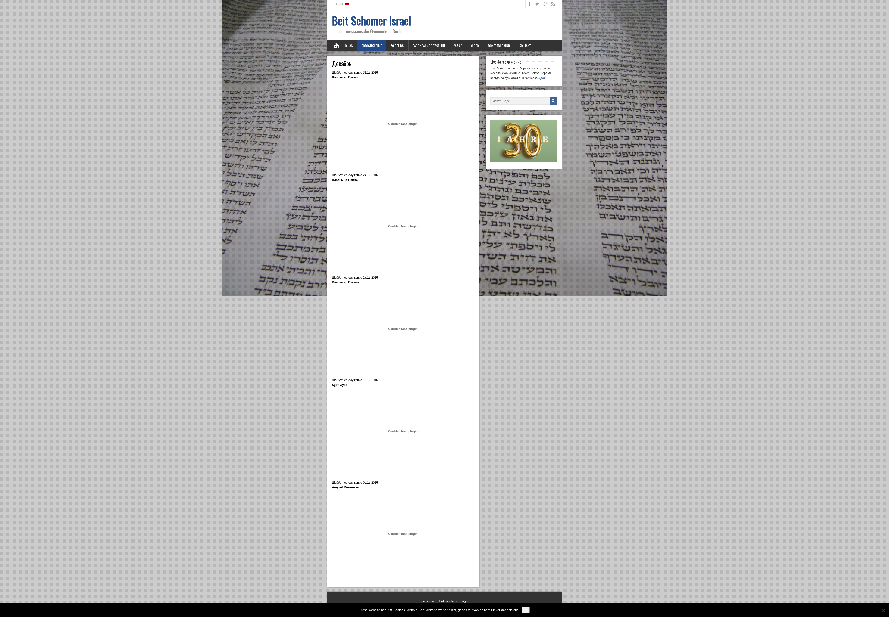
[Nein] (883, 610)
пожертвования (499, 45)
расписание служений (429, 45)
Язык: (340, 4)
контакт (525, 45)
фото (475, 45)
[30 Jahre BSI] (523, 160)
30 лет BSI (397, 45)
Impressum (426, 601)
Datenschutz (448, 601)
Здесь (542, 78)
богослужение (371, 45)
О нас (349, 45)
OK (526, 610)
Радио (458, 45)
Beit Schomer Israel (371, 20)
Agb (465, 601)
